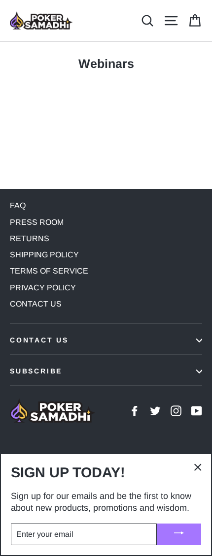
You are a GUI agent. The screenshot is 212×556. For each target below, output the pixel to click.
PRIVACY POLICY (43, 287)
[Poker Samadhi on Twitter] (155, 410)
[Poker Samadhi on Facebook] (134, 410)
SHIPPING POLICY (44, 254)
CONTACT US (36, 304)
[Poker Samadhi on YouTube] (196, 410)
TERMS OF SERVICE (49, 271)
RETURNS (29, 238)
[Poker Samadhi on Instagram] (176, 410)
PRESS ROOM (37, 222)
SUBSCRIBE (36, 371)
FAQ (18, 205)
